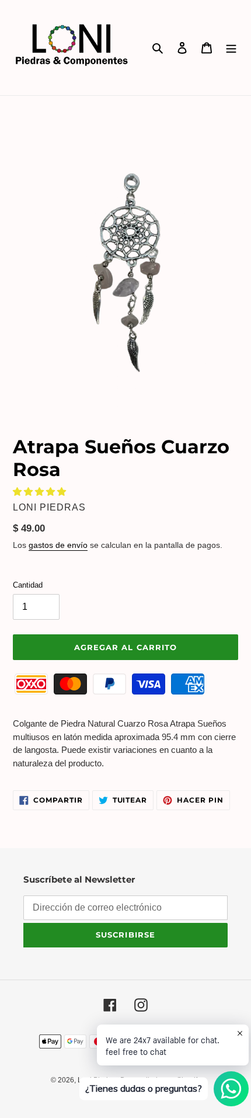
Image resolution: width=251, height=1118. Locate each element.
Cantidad (28, 585)
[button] (40, 491)
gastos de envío (58, 545)
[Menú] (231, 47)
